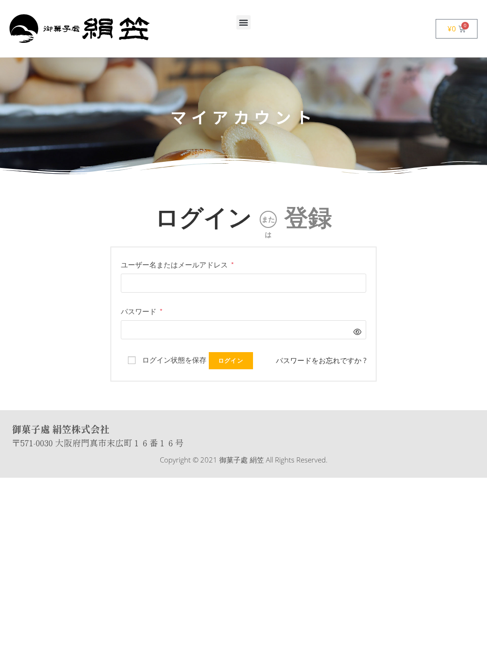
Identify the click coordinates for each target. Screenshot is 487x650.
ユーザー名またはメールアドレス (177, 263)
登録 (308, 217)
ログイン (203, 217)
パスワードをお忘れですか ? (321, 360)
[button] (243, 22)
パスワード (142, 310)
